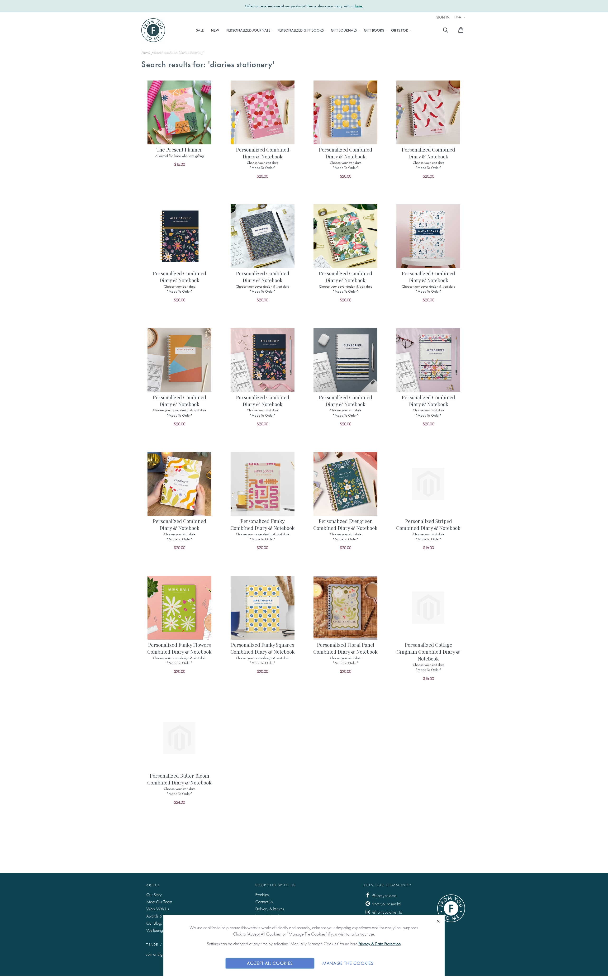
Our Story (154, 894)
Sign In (443, 17)
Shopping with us (275, 885)
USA (458, 17)
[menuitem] (199, 30)
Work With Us (157, 909)
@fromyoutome (383, 895)
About (153, 885)
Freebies (262, 894)
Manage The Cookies (348, 963)
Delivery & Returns (269, 909)
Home (146, 52)
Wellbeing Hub (158, 930)
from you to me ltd (386, 904)
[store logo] (153, 30)
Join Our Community (388, 885)
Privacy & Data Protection (379, 944)
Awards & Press (158, 916)
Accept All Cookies (270, 963)
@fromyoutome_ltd (386, 912)
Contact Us (264, 901)
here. (359, 6)
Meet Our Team (159, 901)
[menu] (302, 30)
